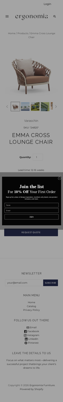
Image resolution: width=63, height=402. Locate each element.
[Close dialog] (59, 178)
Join (31, 216)
